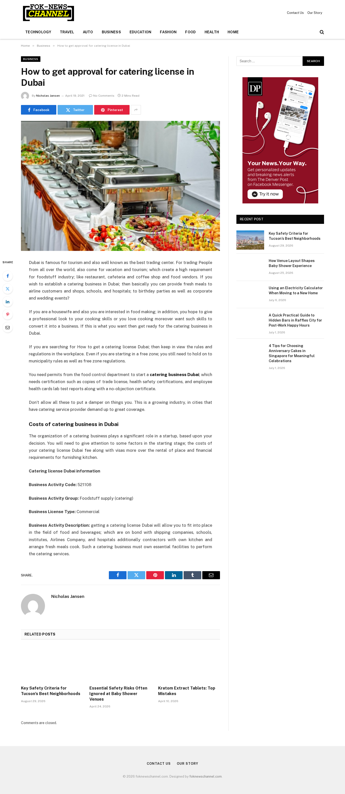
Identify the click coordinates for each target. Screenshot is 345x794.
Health (212, 32)
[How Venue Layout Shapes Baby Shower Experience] (250, 267)
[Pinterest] (8, 314)
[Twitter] (8, 289)
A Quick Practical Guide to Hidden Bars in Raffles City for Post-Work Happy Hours (295, 320)
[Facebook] (8, 276)
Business (111, 32)
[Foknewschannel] (48, 12)
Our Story (314, 13)
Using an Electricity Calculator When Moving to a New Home (296, 290)
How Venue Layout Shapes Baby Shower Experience (292, 263)
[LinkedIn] (8, 302)
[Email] (8, 327)
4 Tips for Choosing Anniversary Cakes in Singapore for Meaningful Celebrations (292, 353)
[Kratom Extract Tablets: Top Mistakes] (189, 664)
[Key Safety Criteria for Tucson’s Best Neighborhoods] (52, 664)
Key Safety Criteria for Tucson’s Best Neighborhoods (50, 691)
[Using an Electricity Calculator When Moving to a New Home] (250, 294)
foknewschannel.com (205, 776)
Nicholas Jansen (48, 95)
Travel (67, 32)
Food (190, 32)
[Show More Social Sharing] (136, 110)
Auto (88, 32)
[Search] (321, 32)
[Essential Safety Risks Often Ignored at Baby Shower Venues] (120, 664)
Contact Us (295, 13)
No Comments (103, 95)
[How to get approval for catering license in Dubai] (120, 186)
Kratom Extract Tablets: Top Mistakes (186, 691)
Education (141, 32)
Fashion (168, 32)
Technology (38, 32)
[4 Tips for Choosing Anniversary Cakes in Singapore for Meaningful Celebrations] (250, 352)
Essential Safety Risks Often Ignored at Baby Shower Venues (118, 694)
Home (233, 32)
